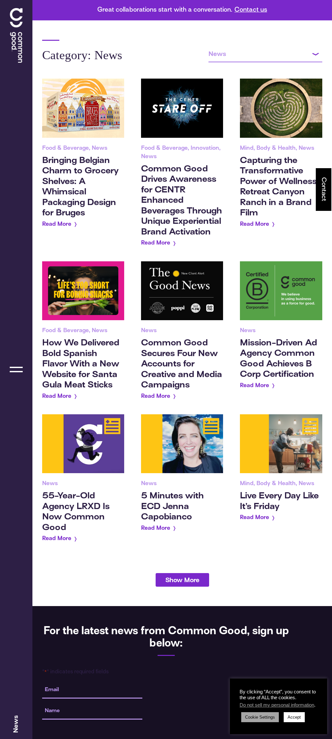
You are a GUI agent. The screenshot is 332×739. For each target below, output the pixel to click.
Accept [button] (294, 717)
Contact (323, 189)
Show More (182, 580)
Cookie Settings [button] (260, 717)
